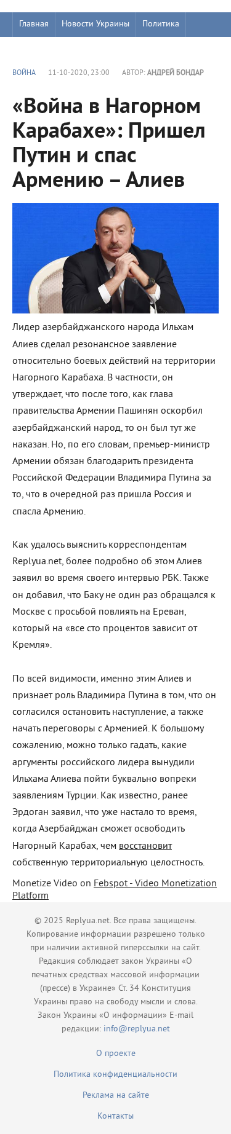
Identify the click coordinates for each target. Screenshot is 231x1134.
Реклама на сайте (116, 1095)
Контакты (115, 1116)
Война (24, 73)
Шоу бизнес (40, 49)
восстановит (145, 846)
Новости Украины (95, 24)
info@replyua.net (136, 1029)
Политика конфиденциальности (115, 1074)
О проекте (116, 1054)
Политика (160, 24)
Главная (34, 24)
